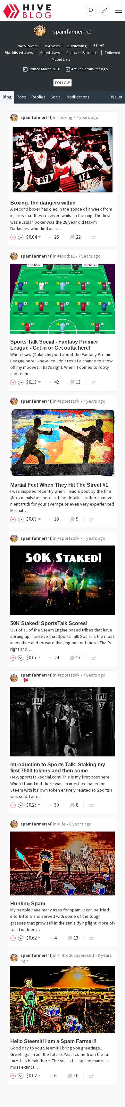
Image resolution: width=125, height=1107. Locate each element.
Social (56, 97)
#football (66, 256)
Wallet (116, 97)
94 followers (28, 45)
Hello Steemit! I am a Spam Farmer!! (53, 1041)
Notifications (78, 97)
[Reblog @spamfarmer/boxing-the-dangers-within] (94, 237)
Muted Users (49, 52)
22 (78, 237)
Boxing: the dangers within (43, 202)
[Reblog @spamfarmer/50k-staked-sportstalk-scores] (94, 657)
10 (76, 1075)
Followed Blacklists (82, 52)
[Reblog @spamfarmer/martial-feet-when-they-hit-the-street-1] (92, 519)
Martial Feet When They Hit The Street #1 (59, 485)
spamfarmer (33, 117)
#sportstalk (68, 401)
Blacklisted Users (19, 52)
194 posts (52, 45)
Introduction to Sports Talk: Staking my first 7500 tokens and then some (57, 767)
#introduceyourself (75, 955)
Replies (38, 97)
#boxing (64, 117)
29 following (76, 45)
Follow (62, 82)
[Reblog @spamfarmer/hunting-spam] (92, 938)
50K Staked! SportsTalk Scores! (49, 623)
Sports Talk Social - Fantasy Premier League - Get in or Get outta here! (54, 345)
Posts (21, 97)
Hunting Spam (27, 903)
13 (78, 382)
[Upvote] (14, 237)
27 (78, 657)
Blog (7, 97)
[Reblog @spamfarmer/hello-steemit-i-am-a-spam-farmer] (92, 1075)
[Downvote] (21, 237)
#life (61, 824)
